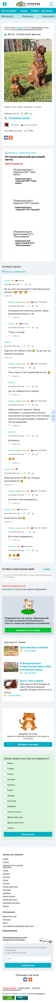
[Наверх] (53, 411)
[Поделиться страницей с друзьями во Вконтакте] (6, 138)
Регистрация (27, 16)
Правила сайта (24, 988)
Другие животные (10, 887)
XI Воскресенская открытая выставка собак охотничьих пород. (35, 666)
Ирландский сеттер (39, 27)
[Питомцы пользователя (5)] (14, 509)
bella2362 (8, 342)
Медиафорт (40, 993)
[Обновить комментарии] (53, 415)
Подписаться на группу (28, 630)
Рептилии (7, 890)
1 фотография (30, 651)
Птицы (5, 870)
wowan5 (7, 469)
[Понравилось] (30, 113)
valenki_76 (8, 509)
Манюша (20, 27)
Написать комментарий (15, 271)
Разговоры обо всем (11, 903)
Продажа (7, 919)
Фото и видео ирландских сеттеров (26, 29)
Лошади (6, 883)
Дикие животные (10, 899)
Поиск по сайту (48, 16)
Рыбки (5, 880)
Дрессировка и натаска (34, 647)
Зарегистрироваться (13, 585)
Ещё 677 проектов (14, 164)
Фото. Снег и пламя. (32, 680)
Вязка (5, 923)
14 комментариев (19, 118)
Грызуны (6, 877)
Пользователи (10, 930)
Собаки (34, 10)
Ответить (8, 296)
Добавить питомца (28, 744)
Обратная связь (9, 988)
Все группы (47, 10)
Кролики (6, 874)
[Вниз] (53, 420)
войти (9, 589)
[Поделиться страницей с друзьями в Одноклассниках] (11, 138)
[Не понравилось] (22, 113)
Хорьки (6, 906)
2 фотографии (14, 695)
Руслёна (7, 280)
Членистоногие (9, 896)
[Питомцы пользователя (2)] (12, 280)
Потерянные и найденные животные (18, 926)
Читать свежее (8, 10)
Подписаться (28, 834)
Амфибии (7, 893)
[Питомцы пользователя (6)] (12, 469)
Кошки (23, 10)
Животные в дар (10, 916)
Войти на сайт (7, 16)
